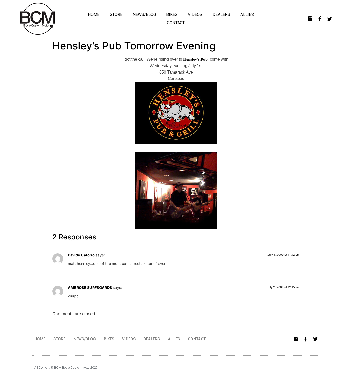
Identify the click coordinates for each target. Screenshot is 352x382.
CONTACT (176, 22)
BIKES (172, 14)
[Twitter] (329, 18)
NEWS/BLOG (144, 14)
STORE (116, 14)
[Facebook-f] (319, 18)
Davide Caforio (81, 255)
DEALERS (221, 14)
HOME (93, 14)
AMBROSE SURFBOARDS (90, 287)
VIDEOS (195, 14)
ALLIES (247, 14)
